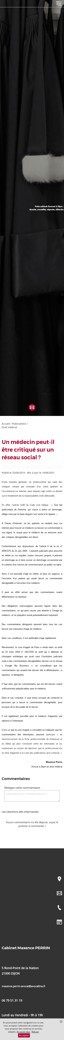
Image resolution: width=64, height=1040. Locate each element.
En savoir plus (23, 1031)
